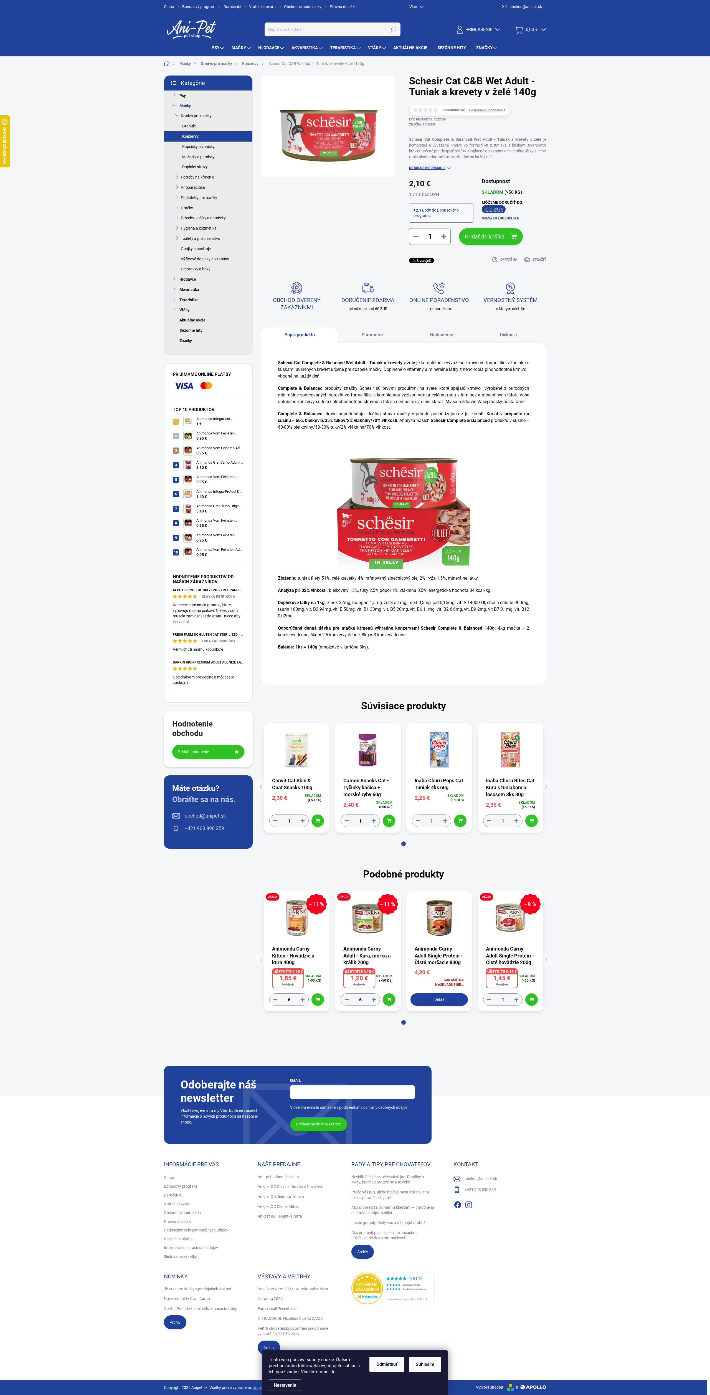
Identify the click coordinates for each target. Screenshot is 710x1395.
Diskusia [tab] (508, 334)
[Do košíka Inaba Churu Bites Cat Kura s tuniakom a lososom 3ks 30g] (531, 821)
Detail (439, 999)
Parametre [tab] (372, 334)
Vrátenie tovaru (262, 6)
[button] (403, 843)
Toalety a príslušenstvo (200, 238)
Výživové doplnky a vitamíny (205, 259)
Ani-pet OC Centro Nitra (278, 1206)
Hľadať (393, 29)
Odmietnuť (386, 1364)
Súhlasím (425, 1364)
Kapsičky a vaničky (198, 146)
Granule (189, 126)
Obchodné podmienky (302, 6)
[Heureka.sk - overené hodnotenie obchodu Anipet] (392, 1288)
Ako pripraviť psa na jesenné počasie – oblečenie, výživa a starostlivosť (384, 1235)
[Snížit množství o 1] (275, 821)
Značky (185, 340)
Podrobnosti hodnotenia (487, 110)
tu (334, 1371)
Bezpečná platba (178, 1239)
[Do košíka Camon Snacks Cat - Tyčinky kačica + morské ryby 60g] (389, 821)
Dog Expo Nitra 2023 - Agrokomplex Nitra (293, 1289)
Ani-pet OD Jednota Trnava (281, 1196)
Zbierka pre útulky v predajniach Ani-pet (197, 1289)
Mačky (185, 106)
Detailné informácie (427, 168)
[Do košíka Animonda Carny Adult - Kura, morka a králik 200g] (389, 999)
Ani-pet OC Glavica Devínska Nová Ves (290, 1186)
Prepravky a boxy (196, 269)
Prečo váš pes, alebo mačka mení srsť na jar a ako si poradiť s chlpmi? (390, 1195)
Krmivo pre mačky (196, 116)
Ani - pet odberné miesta (278, 1177)
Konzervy (190, 136)
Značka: (422, 124)
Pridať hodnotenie (193, 752)
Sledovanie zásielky (180, 1256)
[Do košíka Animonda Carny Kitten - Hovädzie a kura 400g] (317, 999)
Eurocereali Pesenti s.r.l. (278, 1308)
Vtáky (184, 310)
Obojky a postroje (196, 249)
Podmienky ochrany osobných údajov (196, 1230)
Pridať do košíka (484, 236)
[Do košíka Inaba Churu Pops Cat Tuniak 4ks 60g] (460, 821)
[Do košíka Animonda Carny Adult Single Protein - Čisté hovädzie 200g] (531, 999)
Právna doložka (343, 6)
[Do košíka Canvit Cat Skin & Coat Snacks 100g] (317, 821)
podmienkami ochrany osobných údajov (373, 1107)
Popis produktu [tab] (300, 334)
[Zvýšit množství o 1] (302, 821)
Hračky (187, 208)
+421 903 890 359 (204, 828)
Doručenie (232, 6)
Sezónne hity (190, 330)
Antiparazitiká (193, 187)
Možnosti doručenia (500, 218)
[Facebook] (457, 1204)
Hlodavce (187, 279)
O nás (169, 6)
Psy (182, 95)
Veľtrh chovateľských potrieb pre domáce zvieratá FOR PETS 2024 (293, 1331)
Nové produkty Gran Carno (187, 1298)
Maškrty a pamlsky (198, 157)
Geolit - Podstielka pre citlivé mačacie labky (200, 1308)
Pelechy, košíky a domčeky (203, 218)
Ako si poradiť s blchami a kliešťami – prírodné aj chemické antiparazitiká (392, 1210)
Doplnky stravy (195, 167)
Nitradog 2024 (270, 1298)
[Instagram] (469, 1204)
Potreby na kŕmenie (197, 177)
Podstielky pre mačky (199, 197)
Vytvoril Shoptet (489, 1387)
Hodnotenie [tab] (441, 334)
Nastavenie (285, 1385)
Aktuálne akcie (192, 320)
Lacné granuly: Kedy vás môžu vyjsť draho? (388, 1222)
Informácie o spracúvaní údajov (191, 1247)
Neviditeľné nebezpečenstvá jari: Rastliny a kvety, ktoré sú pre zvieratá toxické (387, 1180)
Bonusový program (198, 6)
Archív (362, 1252)
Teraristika (189, 300)
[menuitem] (218, 48)
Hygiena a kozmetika (199, 228)
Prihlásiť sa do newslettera (318, 1124)
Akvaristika (189, 289)
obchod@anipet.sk (205, 816)
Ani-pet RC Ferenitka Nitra (280, 1216)
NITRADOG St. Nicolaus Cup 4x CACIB (290, 1318)
